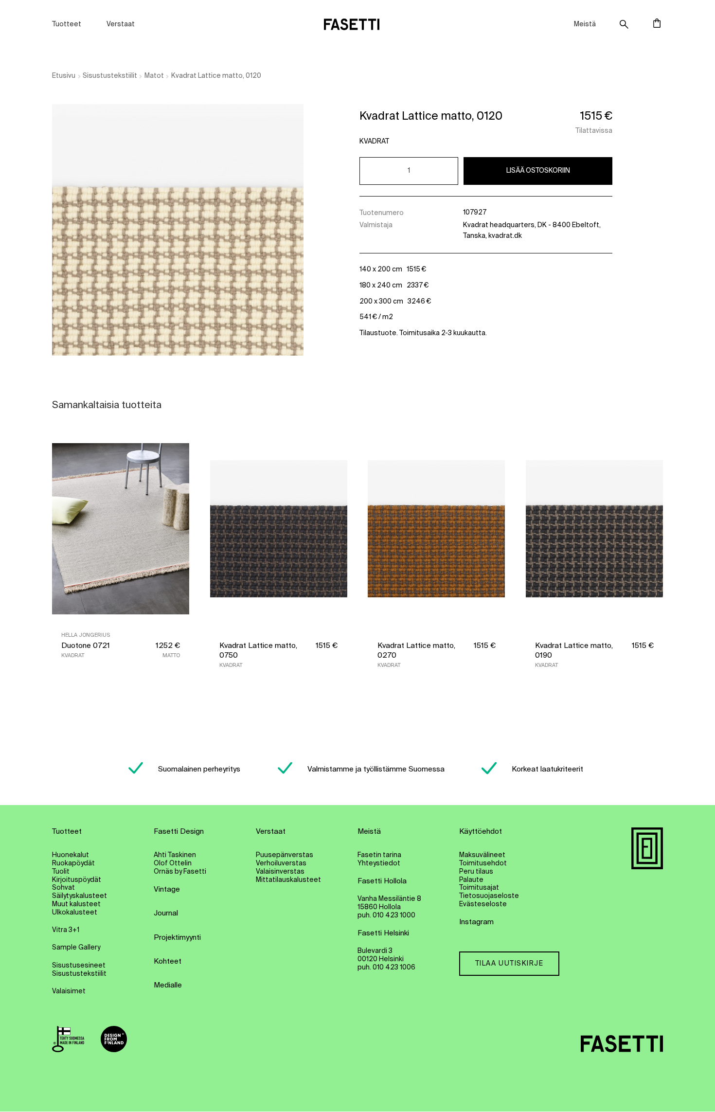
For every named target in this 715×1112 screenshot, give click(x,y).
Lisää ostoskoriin (538, 170)
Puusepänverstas (284, 855)
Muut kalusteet (76, 904)
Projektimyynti (177, 937)
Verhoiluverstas (281, 863)
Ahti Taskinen (175, 855)
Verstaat (121, 24)
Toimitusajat (479, 887)
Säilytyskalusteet (79, 896)
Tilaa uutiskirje (509, 963)
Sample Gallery (76, 947)
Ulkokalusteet (74, 912)
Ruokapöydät (73, 863)
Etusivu (63, 75)
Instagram (476, 922)
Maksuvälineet (482, 855)
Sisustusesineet (79, 965)
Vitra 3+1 (65, 930)
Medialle (168, 985)
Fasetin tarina (379, 855)
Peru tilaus (476, 871)
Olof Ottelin (173, 863)
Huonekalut (70, 855)
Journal (166, 913)
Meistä (585, 24)
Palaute (471, 880)
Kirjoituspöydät (76, 880)
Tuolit (61, 871)
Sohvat (63, 887)
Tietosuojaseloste (489, 896)
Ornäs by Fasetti (180, 871)
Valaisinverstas (280, 871)
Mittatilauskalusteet (288, 880)
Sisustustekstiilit (110, 75)
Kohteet (167, 961)
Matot (154, 75)
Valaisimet (69, 991)
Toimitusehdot (483, 863)
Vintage (167, 889)
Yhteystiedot (379, 863)
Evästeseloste (483, 904)
